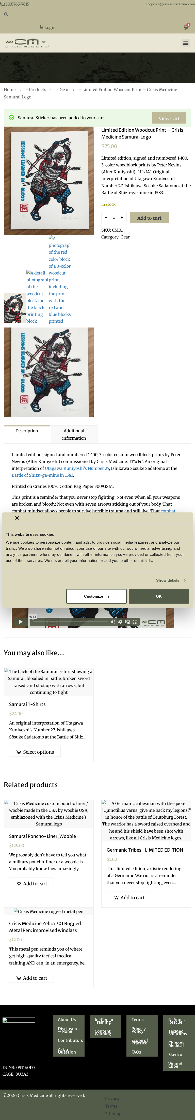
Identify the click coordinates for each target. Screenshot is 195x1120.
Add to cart (149, 218)
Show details (167, 580)
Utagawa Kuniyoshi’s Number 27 (77, 468)
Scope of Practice (140, 1041)
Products (37, 89)
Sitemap (113, 1113)
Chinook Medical (176, 1044)
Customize (93, 596)
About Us (67, 1019)
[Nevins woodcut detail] (37, 297)
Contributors (70, 1040)
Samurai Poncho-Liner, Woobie (42, 836)
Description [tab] (26, 430)
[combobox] (97, 14)
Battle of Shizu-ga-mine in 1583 (42, 475)
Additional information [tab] (74, 434)
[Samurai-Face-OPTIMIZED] (15, 308)
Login (49, 27)
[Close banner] (17, 518)
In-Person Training (105, 1021)
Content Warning (103, 1032)
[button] (186, 43)
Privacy (112, 1098)
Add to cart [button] (35, 884)
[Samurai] (49, 181)
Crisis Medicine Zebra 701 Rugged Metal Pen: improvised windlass (45, 927)
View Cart (169, 119)
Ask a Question (67, 1051)
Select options (38, 752)
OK (159, 596)
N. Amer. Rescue (176, 1021)
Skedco (175, 1054)
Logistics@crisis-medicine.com (170, 4)
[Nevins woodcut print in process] (60, 280)
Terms (138, 1019)
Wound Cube (175, 1065)
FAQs (136, 1052)
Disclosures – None (69, 1030)
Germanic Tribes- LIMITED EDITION (145, 850)
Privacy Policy (139, 1030)
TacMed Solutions (177, 1032)
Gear (64, 89)
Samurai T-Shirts (27, 704)
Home (9, 89)
